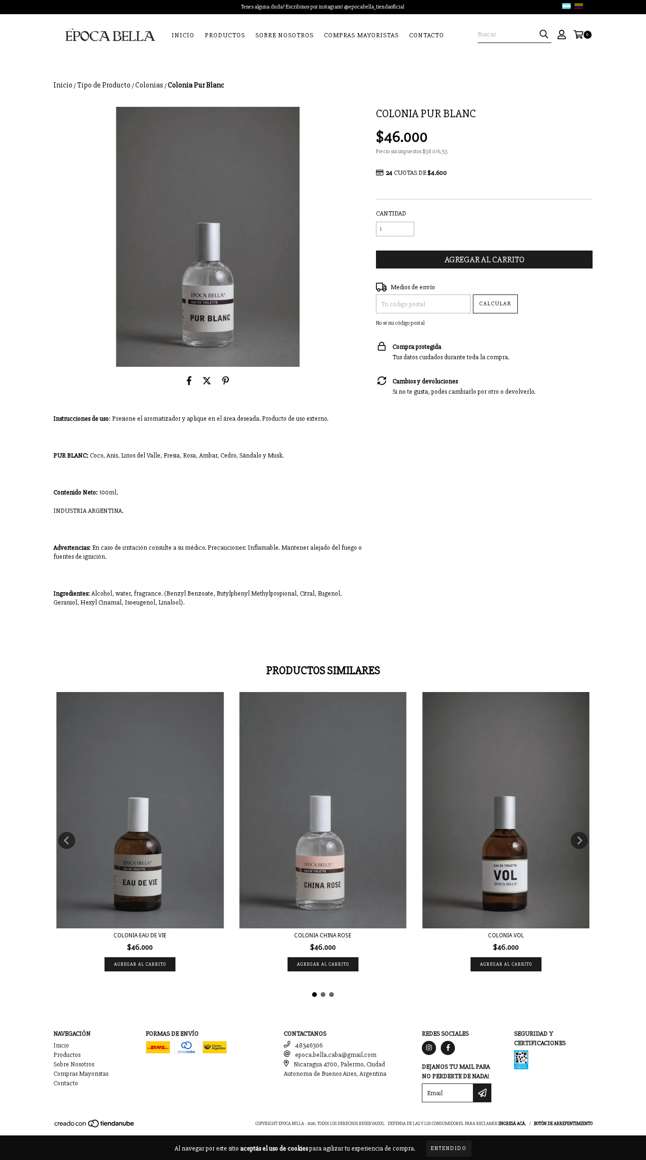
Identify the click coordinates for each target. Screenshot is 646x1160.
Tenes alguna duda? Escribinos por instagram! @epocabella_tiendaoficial (322, 6)
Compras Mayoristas (361, 35)
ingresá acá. (512, 1123)
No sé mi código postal (400, 323)
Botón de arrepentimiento (563, 1123)
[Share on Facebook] (189, 381)
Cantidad (391, 213)
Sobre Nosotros (284, 35)
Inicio (183, 35)
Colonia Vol (506, 935)
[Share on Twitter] (206, 381)
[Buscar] (543, 34)
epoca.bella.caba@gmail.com (335, 1055)
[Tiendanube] (94, 1127)
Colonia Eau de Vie (139, 935)
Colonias (149, 85)
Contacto (426, 35)
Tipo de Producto (104, 85)
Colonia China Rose (322, 935)
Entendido (449, 1148)
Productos (225, 35)
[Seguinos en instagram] (429, 1048)
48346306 (309, 1045)
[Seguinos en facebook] (448, 1048)
